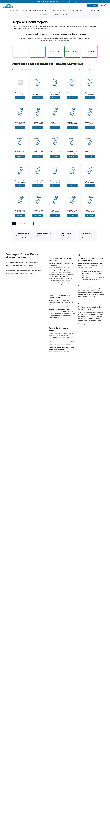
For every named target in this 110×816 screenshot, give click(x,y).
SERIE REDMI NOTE (72, 52)
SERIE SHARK (90, 52)
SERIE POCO (37, 52)
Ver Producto (20, 97)
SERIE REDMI (55, 52)
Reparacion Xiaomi (53, 317)
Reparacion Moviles (90, 296)
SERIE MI (20, 52)
